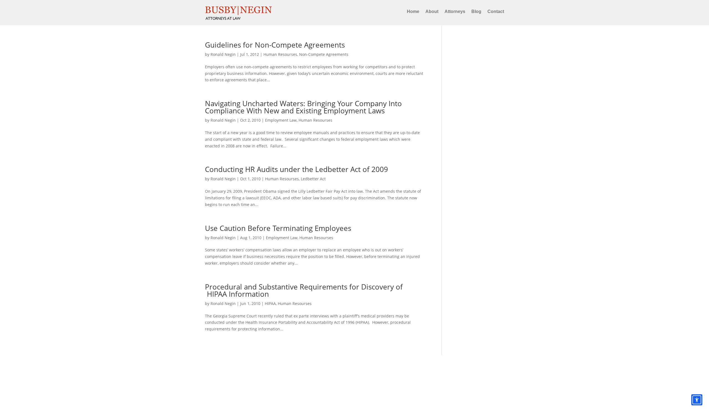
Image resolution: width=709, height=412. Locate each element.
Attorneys (455, 11)
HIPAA (270, 303)
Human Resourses (280, 54)
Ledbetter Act (313, 178)
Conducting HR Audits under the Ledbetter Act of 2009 (296, 169)
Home (413, 11)
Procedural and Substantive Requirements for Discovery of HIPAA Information (304, 290)
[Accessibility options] (696, 399)
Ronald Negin (223, 54)
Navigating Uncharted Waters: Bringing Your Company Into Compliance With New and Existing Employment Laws (303, 107)
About (431, 11)
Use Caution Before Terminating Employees (278, 228)
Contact (495, 11)
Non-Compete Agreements (323, 54)
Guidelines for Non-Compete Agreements (275, 45)
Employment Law (281, 120)
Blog (476, 11)
